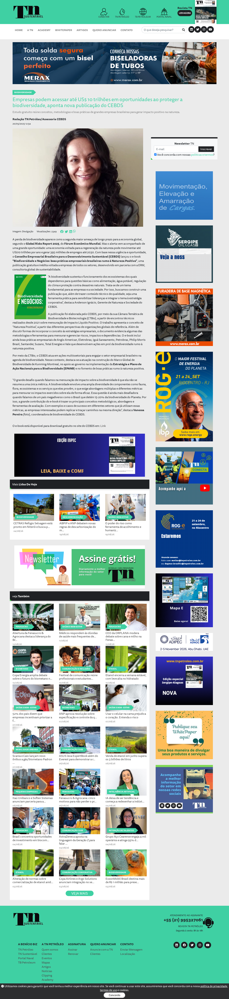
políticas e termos (202, 154)
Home (19, 30)
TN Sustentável (27, 953)
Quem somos (50, 949)
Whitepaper (63, 30)
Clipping (47, 975)
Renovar (73, 953)
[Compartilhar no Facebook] (62, 231)
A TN (30, 30)
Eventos (47, 958)
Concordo (114, 995)
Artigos (82, 30)
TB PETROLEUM (143, 16)
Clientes (47, 953)
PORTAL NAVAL (164, 16)
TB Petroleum (26, 962)
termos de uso (108, 990)
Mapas (46, 962)
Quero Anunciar (104, 30)
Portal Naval (26, 958)
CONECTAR (103, 16)
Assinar (72, 949)
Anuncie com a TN (101, 949)
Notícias (47, 971)
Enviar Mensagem (131, 949)
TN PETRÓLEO (122, 16)
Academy (44, 30)
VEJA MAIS (79, 893)
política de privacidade (213, 986)
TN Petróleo (25, 949)
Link (103, 425)
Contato (127, 30)
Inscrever (206, 149)
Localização (127, 953)
